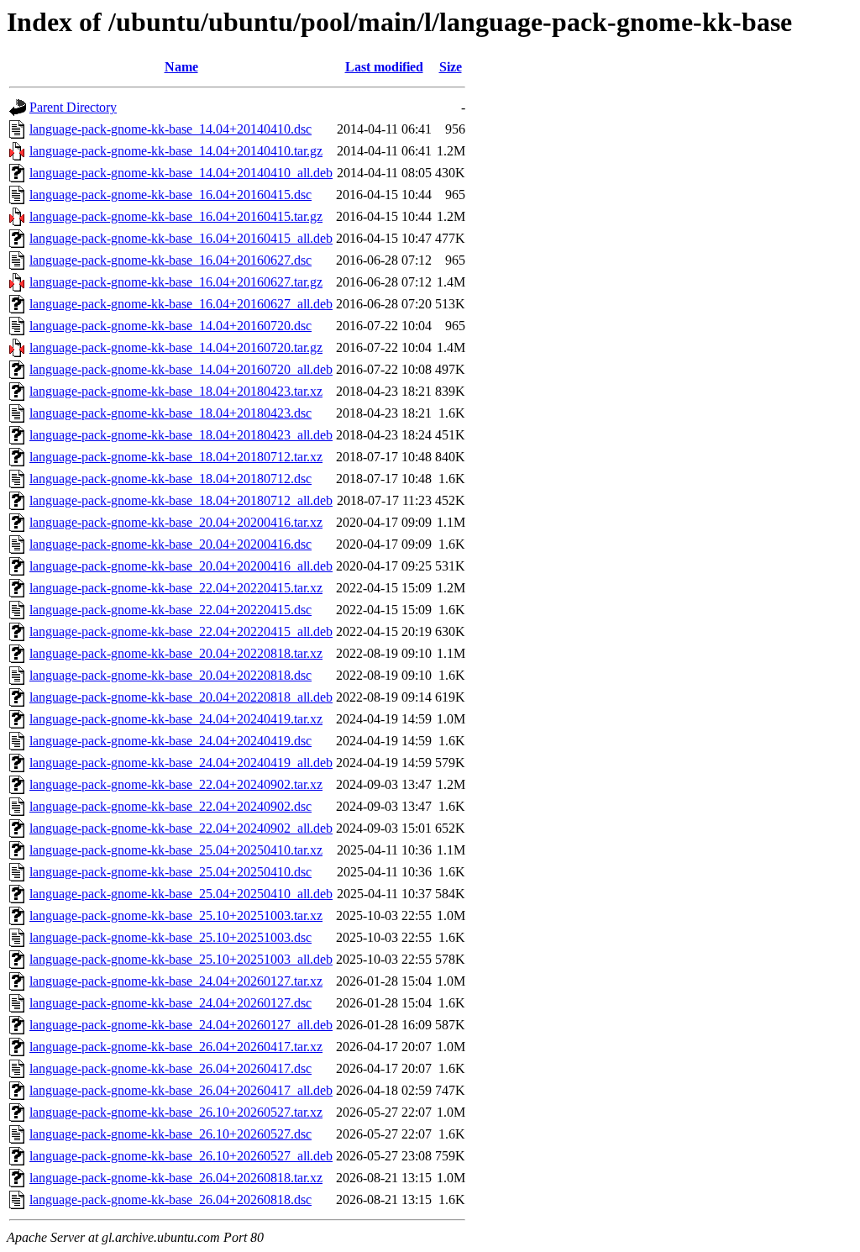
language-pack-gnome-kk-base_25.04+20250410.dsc (170, 872)
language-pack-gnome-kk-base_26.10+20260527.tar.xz (175, 1112)
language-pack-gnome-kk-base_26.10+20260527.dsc (170, 1134)
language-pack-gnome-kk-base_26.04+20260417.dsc (170, 1068)
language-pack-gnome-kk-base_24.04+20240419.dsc (170, 741)
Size (450, 67)
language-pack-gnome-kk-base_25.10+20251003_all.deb (181, 959)
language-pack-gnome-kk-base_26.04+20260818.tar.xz (175, 1177)
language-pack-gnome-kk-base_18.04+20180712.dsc (170, 478)
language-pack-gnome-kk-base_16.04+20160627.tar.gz (175, 282)
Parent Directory (73, 107)
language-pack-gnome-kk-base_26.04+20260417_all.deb (181, 1090)
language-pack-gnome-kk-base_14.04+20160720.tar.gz (175, 347)
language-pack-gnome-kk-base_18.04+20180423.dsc (170, 413)
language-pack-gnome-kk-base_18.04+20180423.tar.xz (175, 391)
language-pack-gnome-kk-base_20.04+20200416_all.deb (181, 566)
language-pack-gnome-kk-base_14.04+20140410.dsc (170, 129)
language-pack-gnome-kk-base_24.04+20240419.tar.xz (175, 719)
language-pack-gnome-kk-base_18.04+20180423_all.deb (181, 435)
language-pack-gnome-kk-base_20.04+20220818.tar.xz (175, 653)
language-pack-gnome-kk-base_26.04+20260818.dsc (170, 1199)
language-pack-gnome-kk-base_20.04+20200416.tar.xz (175, 522)
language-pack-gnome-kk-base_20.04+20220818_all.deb (181, 697)
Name (181, 67)
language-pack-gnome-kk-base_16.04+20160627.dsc (170, 260)
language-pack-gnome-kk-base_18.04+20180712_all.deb (181, 500)
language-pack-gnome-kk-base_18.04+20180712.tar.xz (175, 457)
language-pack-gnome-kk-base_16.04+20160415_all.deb (181, 238)
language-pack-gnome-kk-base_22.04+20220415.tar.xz (175, 588)
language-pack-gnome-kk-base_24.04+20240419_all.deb (181, 762)
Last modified (384, 67)
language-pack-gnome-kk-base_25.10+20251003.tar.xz (175, 915)
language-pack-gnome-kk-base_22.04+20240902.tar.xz (175, 784)
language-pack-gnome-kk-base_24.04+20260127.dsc (170, 1003)
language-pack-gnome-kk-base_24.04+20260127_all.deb (181, 1025)
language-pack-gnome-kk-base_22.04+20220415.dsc (170, 609)
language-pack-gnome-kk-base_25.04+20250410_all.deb (181, 893)
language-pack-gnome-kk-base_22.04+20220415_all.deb (181, 631)
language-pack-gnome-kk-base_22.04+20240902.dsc (170, 806)
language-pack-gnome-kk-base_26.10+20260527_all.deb (181, 1156)
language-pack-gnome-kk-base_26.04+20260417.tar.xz (175, 1046)
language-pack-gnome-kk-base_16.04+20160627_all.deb (181, 304)
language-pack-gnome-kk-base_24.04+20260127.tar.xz (175, 981)
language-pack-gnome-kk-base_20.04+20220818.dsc (170, 675)
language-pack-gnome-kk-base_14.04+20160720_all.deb (181, 369)
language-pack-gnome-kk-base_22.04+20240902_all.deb (181, 828)
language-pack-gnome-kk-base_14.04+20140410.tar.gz (175, 151)
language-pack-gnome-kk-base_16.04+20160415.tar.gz (175, 216)
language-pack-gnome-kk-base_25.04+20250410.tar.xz (175, 850)
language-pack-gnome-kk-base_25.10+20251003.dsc (170, 937)
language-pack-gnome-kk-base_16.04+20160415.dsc (170, 194)
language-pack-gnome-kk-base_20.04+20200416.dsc (170, 544)
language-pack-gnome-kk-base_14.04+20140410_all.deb (181, 173)
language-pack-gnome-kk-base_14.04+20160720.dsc (170, 325)
